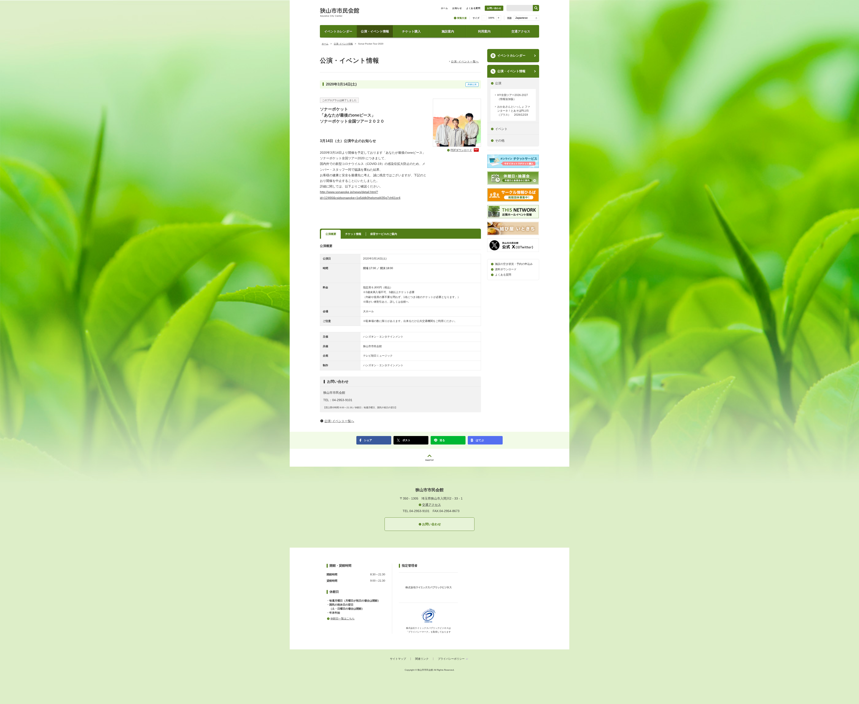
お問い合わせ (494, 8)
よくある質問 (503, 274)
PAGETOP (429, 458)
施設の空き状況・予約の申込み (514, 264)
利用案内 (484, 31)
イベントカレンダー (338, 31)
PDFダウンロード (464, 150)
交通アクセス (520, 31)
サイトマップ (398, 658)
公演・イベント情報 (375, 31)
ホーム (325, 44)
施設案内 (448, 31)
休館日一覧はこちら (342, 618)
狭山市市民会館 (359, 14)
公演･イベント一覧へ (465, 61)
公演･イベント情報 (343, 44)
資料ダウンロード (506, 269)
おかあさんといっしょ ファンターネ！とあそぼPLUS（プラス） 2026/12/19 (513, 110)
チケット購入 (411, 31)
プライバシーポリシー (451, 658)
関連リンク (422, 658)
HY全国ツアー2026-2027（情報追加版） (512, 97)
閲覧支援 (462, 18)
